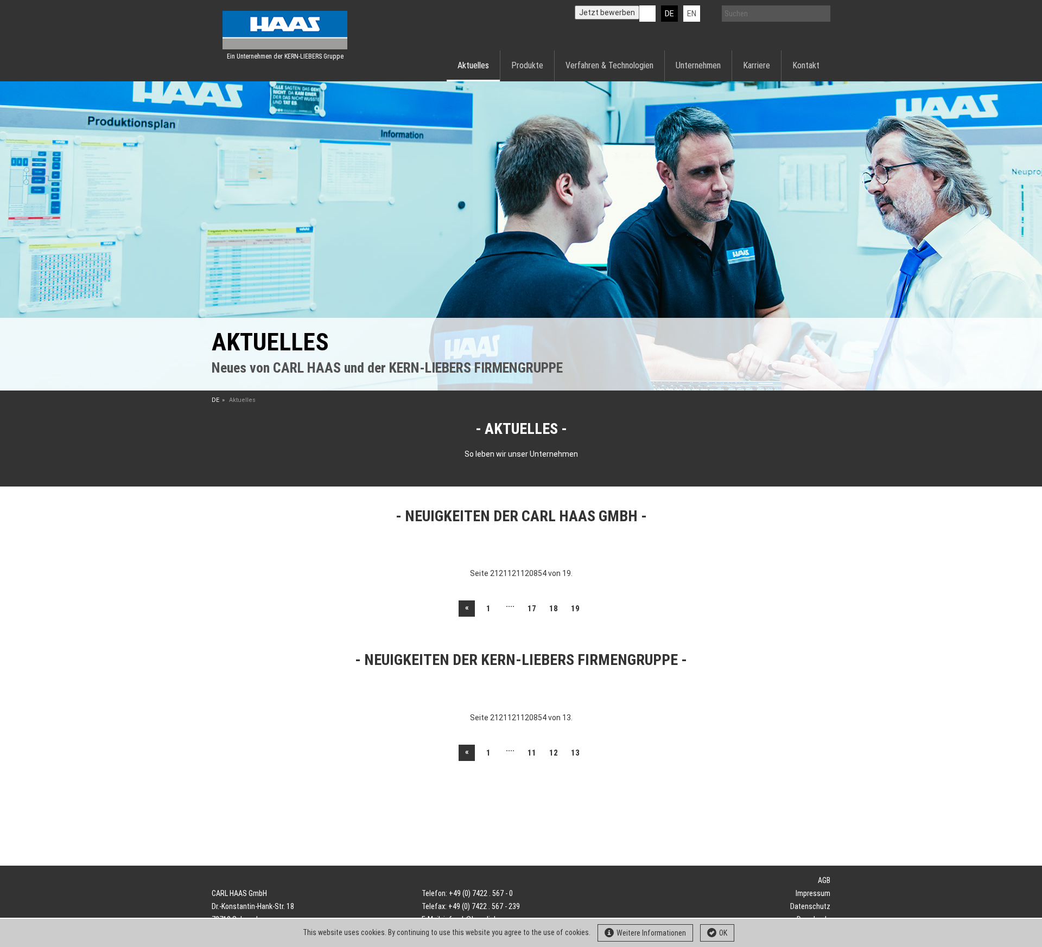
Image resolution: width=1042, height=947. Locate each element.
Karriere (756, 65)
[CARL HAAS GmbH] (285, 30)
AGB (824, 880)
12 (553, 753)
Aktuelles (473, 65)
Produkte (527, 65)
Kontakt (805, 65)
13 (575, 753)
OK (723, 933)
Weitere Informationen (651, 933)
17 (532, 608)
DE (669, 13)
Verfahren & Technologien (609, 65)
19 (575, 608)
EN (691, 13)
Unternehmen (698, 65)
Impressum (813, 893)
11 (532, 753)
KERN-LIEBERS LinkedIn (647, 13)
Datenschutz (810, 906)
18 (553, 608)
